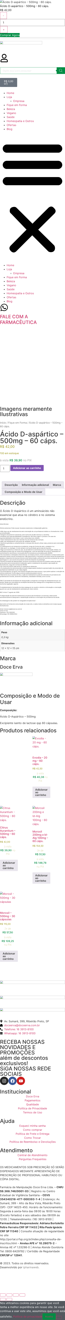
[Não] (59, 1317)
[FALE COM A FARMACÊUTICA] (4, 307)
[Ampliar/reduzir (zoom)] (3, 1294)
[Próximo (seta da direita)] (9, 1299)
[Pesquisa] (61, 70)
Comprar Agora (10, 35)
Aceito (49, 1316)
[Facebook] (12, 1081)
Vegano (11, 113)
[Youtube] (21, 1081)
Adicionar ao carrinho (27, 468)
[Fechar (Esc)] (22, 1294)
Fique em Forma (17, 105)
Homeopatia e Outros (20, 121)
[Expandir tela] (9, 1294)
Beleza (11, 109)
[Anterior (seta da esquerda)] (3, 1299)
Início (3, 422)
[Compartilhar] (16, 1294)
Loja (9, 97)
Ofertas (11, 125)
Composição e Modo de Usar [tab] (23, 492)
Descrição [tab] (11, 485)
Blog (9, 129)
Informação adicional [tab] (35, 485)
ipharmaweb (31, 1267)
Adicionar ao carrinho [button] (41, 792)
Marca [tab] (57, 485)
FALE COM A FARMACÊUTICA (18, 319)
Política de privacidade (27, 1316)
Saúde (10, 117)
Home (10, 93)
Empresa (18, 101)
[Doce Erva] (16, 675)
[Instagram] (4, 1081)
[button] (32, 197)
